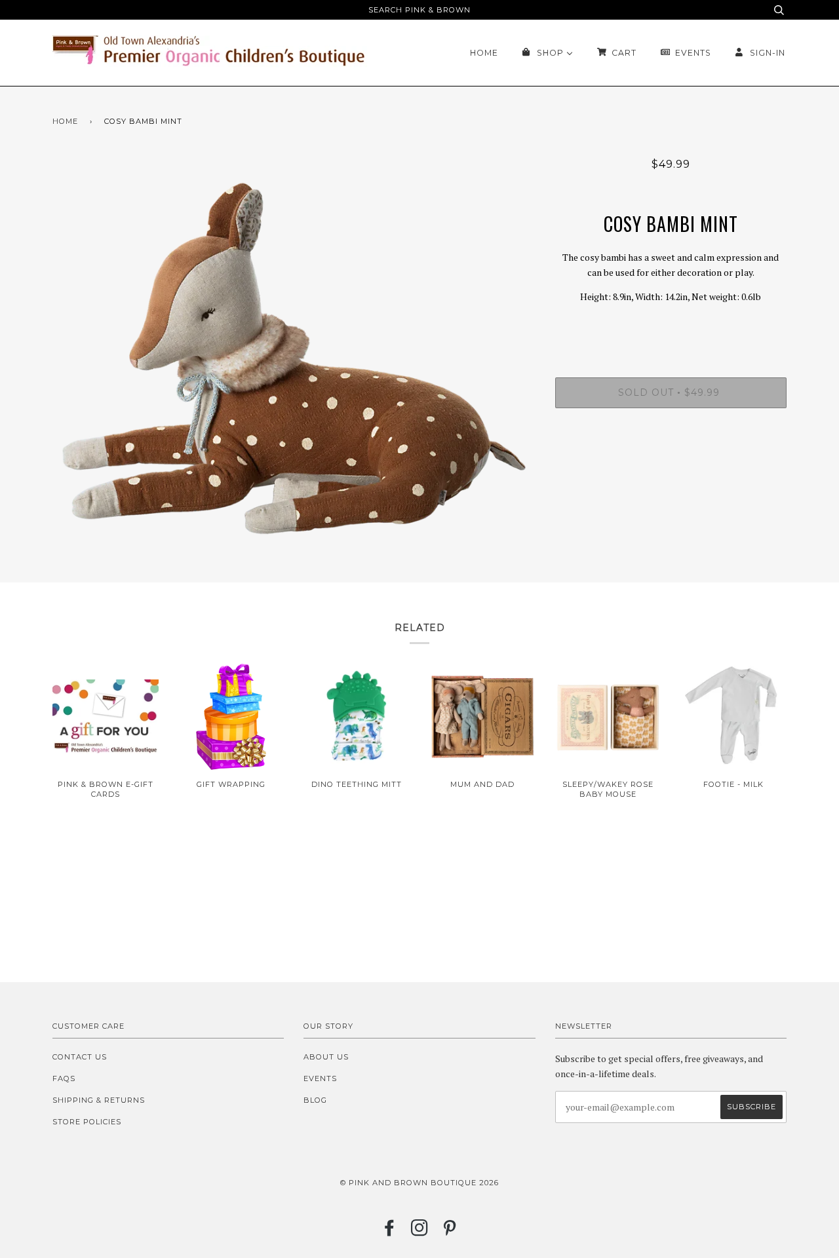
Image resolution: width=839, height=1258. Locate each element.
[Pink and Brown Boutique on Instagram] (420, 1231)
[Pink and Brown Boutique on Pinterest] (450, 1231)
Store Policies (86, 1121)
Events (320, 1078)
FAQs (63, 1078)
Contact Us (79, 1056)
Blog (315, 1100)
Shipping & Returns (98, 1100)
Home (65, 121)
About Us (326, 1056)
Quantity (671, 324)
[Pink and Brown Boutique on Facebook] (390, 1231)
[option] (294, 358)
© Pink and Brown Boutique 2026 (419, 1182)
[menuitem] (484, 53)
